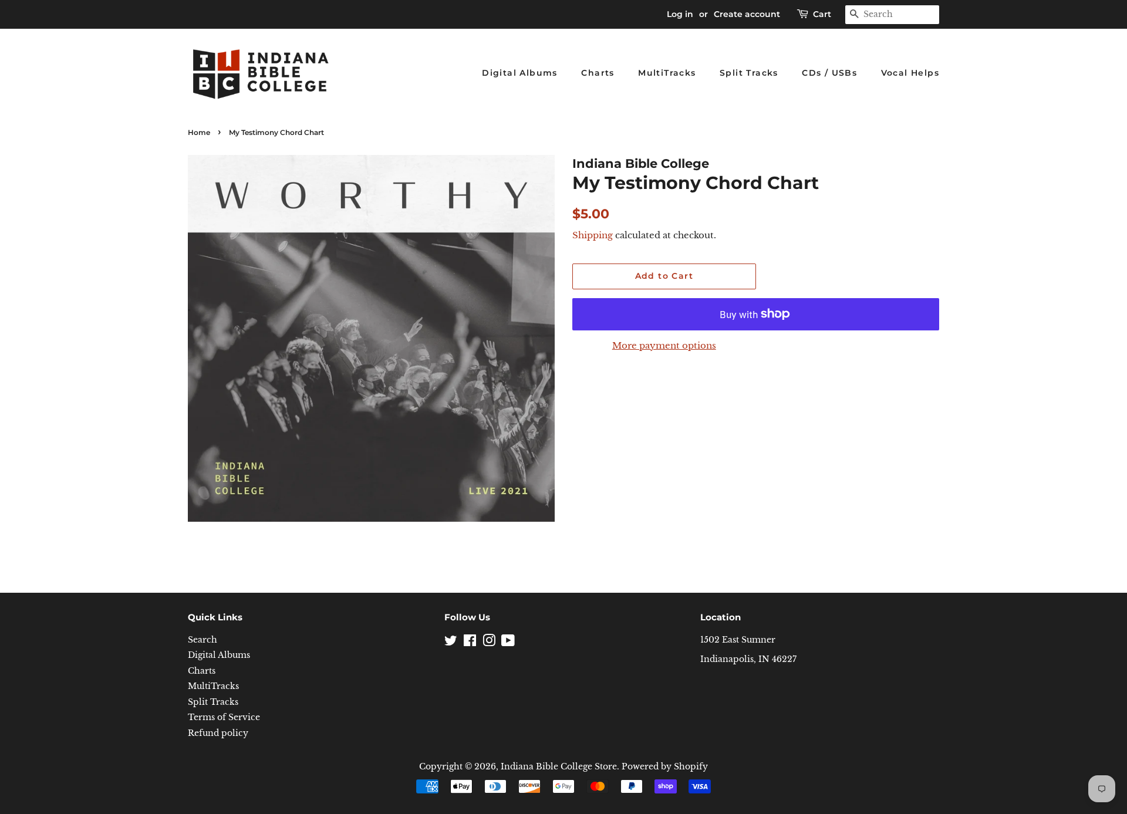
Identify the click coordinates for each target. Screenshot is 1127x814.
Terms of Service (224, 717)
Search (202, 640)
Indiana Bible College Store (559, 767)
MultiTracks (667, 72)
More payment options (664, 345)
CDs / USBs (829, 72)
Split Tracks (749, 72)
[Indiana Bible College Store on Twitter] (450, 643)
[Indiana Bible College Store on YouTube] (508, 643)
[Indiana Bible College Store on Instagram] (488, 643)
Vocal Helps (910, 72)
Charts (597, 72)
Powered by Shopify (665, 767)
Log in (680, 14)
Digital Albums (520, 72)
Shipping (592, 235)
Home (199, 132)
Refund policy (218, 733)
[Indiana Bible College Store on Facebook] (470, 643)
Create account (747, 14)
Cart (822, 14)
